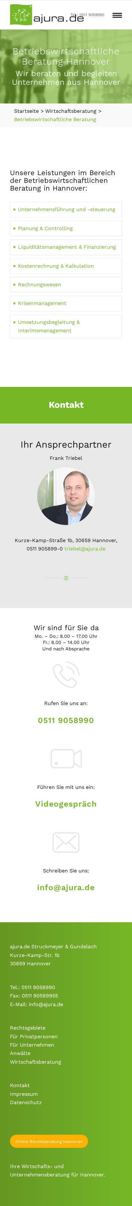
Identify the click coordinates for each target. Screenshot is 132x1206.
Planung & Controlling (45, 228)
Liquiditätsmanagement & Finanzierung (67, 247)
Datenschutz (26, 1102)
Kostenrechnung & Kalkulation (56, 266)
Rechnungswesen (39, 284)
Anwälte (20, 1053)
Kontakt (20, 1085)
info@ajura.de (66, 887)
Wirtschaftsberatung (35, 1062)
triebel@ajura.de (84, 549)
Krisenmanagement (42, 303)
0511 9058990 (66, 720)
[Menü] (117, 14)
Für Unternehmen (32, 1045)
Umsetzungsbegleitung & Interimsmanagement (49, 326)
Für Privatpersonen (34, 1036)
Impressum (24, 1094)
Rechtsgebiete (27, 1028)
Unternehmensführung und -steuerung (66, 209)
